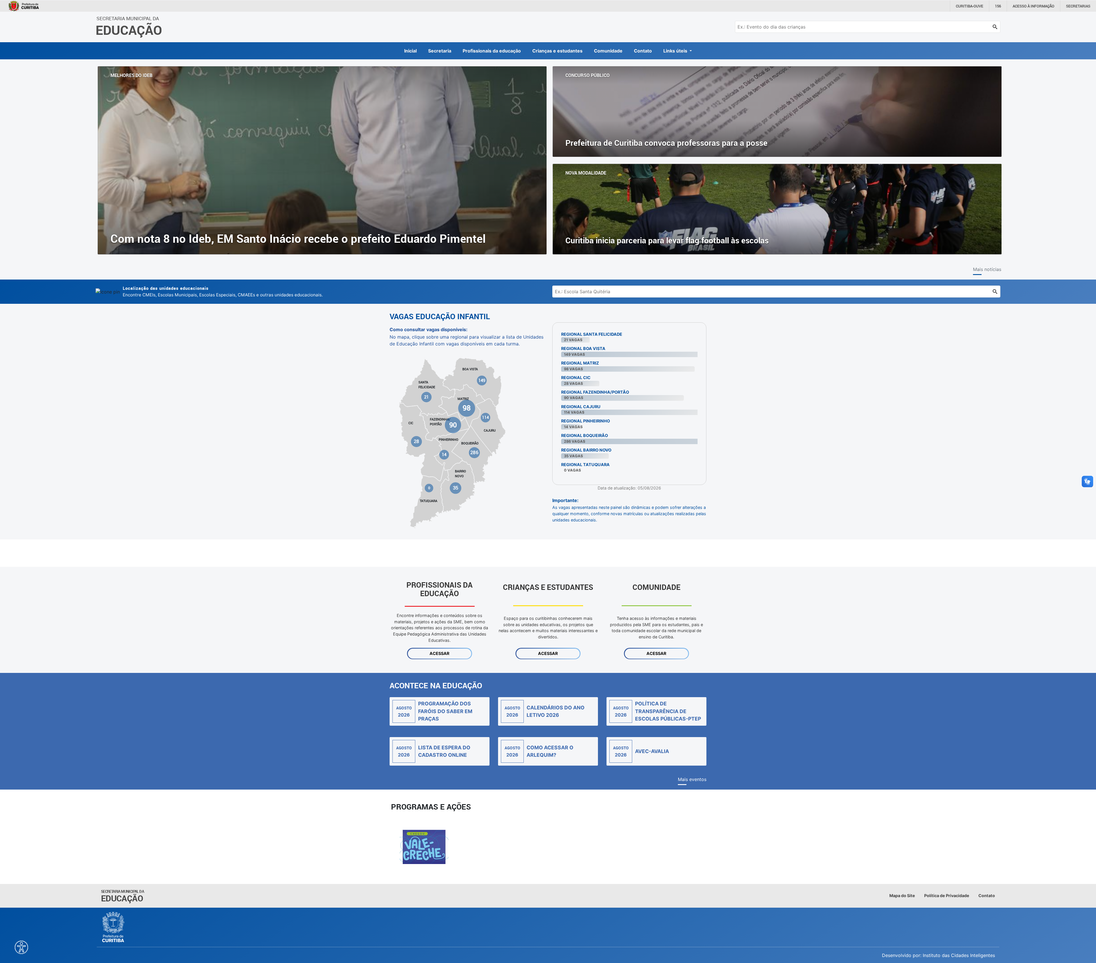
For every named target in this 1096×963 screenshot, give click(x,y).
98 (467, 408)
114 (485, 417)
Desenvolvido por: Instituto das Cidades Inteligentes (938, 955)
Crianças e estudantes (557, 51)
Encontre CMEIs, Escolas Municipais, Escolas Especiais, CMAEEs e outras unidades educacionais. (223, 291)
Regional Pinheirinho (585, 420)
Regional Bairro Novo (586, 450)
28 (416, 441)
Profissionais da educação (492, 51)
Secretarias (1078, 6)
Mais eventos (692, 779)
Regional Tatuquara (585, 464)
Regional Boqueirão (584, 435)
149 (481, 380)
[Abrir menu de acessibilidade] (21, 947)
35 (455, 487)
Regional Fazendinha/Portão (595, 392)
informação (1033, 6)
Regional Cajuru (581, 406)
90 (453, 425)
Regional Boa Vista (583, 348)
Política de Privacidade (946, 895)
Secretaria (439, 51)
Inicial (410, 51)
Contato (643, 51)
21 (426, 397)
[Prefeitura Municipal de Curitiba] (113, 927)
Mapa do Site (902, 895)
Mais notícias (987, 269)
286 (474, 452)
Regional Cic (576, 377)
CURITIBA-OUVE (969, 6)
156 (998, 6)
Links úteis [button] (675, 51)
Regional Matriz (580, 363)
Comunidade (608, 51)
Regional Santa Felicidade (591, 334)
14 (444, 455)
